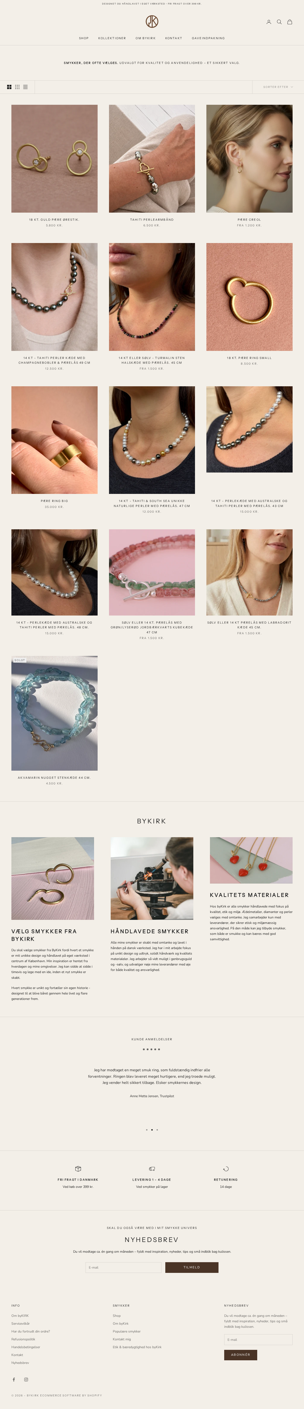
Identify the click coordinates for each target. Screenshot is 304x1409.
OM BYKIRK (146, 38)
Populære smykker (127, 1331)
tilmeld (192, 1267)
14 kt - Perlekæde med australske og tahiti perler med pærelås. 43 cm (249, 503)
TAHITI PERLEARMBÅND (152, 219)
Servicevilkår (20, 1323)
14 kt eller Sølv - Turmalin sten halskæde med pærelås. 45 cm (152, 360)
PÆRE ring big (54, 501)
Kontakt (17, 1355)
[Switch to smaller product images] (17, 87)
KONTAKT (173, 38)
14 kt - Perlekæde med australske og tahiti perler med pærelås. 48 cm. (54, 625)
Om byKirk (120, 1323)
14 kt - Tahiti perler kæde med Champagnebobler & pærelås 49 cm (54, 360)
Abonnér (240, 1355)
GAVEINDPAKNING (208, 38)
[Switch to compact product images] (25, 87)
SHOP (84, 38)
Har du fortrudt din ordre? (30, 1331)
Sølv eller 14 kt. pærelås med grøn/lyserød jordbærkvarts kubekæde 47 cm (152, 627)
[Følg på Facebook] (13, 1379)
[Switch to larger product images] (9, 87)
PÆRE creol (249, 219)
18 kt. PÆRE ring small (249, 358)
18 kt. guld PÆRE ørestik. (54, 219)
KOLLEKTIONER (112, 38)
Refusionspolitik (23, 1339)
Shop (117, 1315)
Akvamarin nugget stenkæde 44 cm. (54, 777)
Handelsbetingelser (25, 1347)
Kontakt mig (122, 1339)
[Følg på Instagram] (26, 1379)
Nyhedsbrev (20, 1363)
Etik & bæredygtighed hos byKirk (137, 1347)
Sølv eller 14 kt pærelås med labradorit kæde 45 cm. (249, 625)
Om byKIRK (20, 1315)
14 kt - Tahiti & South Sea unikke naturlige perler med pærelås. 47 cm (152, 503)
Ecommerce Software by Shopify (71, 1395)
